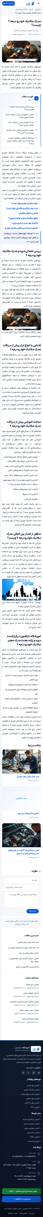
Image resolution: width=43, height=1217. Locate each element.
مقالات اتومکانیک (22, 9)
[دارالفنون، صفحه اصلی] (30, 3)
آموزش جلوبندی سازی (31, 1123)
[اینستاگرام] (34, 1073)
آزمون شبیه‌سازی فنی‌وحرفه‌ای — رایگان (23, 1191)
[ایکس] (28, 1073)
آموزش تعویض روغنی (26, 995)
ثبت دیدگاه (32, 911)
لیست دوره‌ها (12, 1213)
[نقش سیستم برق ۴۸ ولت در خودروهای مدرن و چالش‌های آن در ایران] (21, 835)
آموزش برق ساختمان (32, 1103)
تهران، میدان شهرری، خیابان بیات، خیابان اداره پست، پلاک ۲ (19, 1166)
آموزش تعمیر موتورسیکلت (30, 1094)
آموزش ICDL (34, 1137)
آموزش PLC (35, 1107)
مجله (31, 9)
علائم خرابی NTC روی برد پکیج (27, 967)
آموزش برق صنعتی (32, 1098)
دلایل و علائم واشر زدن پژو (28, 813)
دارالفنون (38, 9)
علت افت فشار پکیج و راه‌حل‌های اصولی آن (23, 947)
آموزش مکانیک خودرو (31, 1090)
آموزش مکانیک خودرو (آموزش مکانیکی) (24, 1003)
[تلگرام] (39, 1073)
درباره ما (32, 1213)
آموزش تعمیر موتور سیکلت (26, 1012)
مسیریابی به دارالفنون (23, 1199)
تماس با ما (23, 1213)
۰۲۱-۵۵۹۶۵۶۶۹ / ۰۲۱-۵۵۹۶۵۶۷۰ (24, 1156)
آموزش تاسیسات (33, 1141)
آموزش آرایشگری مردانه (26, 1020)
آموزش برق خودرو (26, 986)
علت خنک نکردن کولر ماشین (28, 776)
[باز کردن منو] (38, 3)
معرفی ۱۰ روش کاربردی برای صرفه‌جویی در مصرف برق (24, 960)
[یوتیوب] (23, 1073)
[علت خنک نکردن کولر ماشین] (21, 761)
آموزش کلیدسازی (33, 1132)
